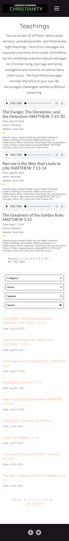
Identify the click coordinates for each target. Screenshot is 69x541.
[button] (56, 8)
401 (10, 261)
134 (34, 503)
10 (46, 258)
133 (28, 503)
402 (16, 261)
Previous (13, 258)
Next (22, 261)
